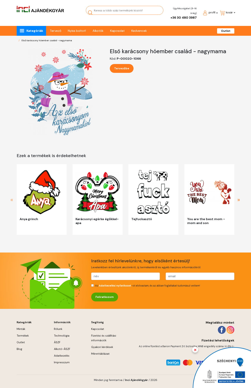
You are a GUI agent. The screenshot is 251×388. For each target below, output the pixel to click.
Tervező (55, 31)
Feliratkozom (104, 297)
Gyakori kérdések (102, 347)
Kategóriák (34, 31)
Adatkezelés (61, 355)
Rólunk (58, 329)
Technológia (61, 335)
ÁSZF (57, 342)
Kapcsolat (117, 31)
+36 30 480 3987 (183, 18)
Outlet (225, 31)
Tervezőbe (121, 68)
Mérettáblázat (100, 353)
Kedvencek (139, 31)
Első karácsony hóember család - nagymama (47, 40)
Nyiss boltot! (77, 31)
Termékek (23, 335)
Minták (21, 329)
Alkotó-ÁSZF (62, 349)
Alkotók (98, 31)
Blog (19, 349)
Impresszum (62, 362)
